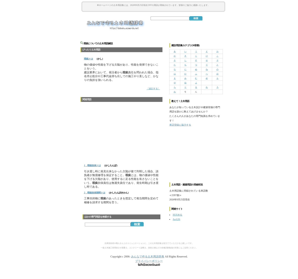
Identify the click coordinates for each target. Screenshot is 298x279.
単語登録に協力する (180, 124)
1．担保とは (92, 165)
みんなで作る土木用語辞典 (147, 256)
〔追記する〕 (153, 88)
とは (88, 58)
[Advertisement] (153, 9)
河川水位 (177, 214)
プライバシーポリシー (149, 261)
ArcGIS (176, 219)
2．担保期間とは (94, 192)
